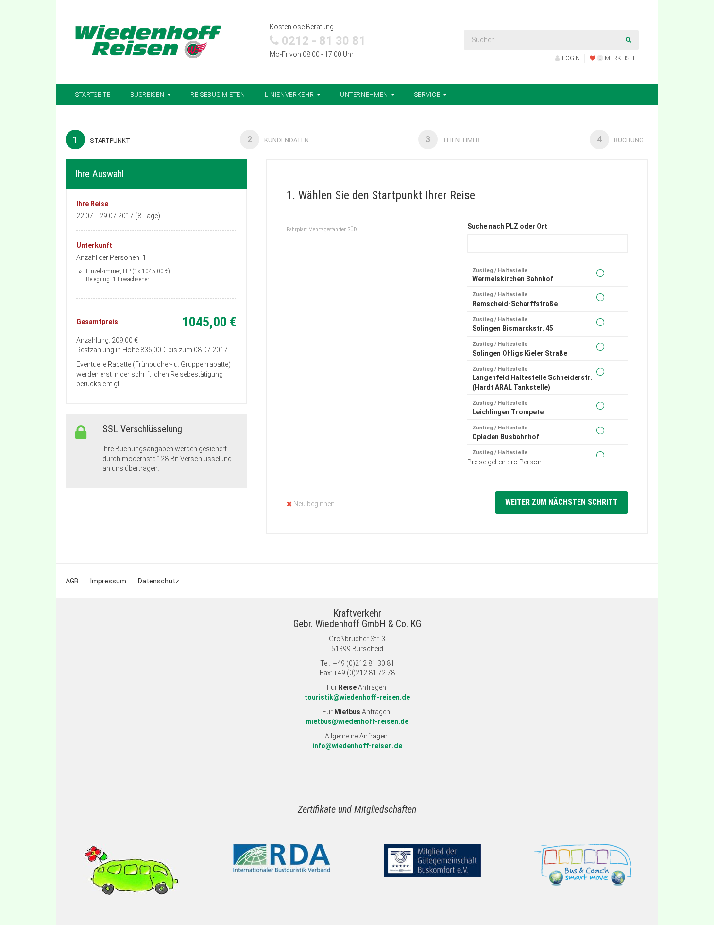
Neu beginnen (313, 504)
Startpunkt (101, 140)
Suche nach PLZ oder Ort (507, 226)
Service (428, 94)
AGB (72, 581)
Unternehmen (365, 94)
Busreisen (148, 94)
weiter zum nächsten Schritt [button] (561, 502)
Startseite (93, 94)
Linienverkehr (290, 94)
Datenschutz (158, 581)
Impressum (108, 581)
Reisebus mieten (217, 94)
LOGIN (571, 58)
